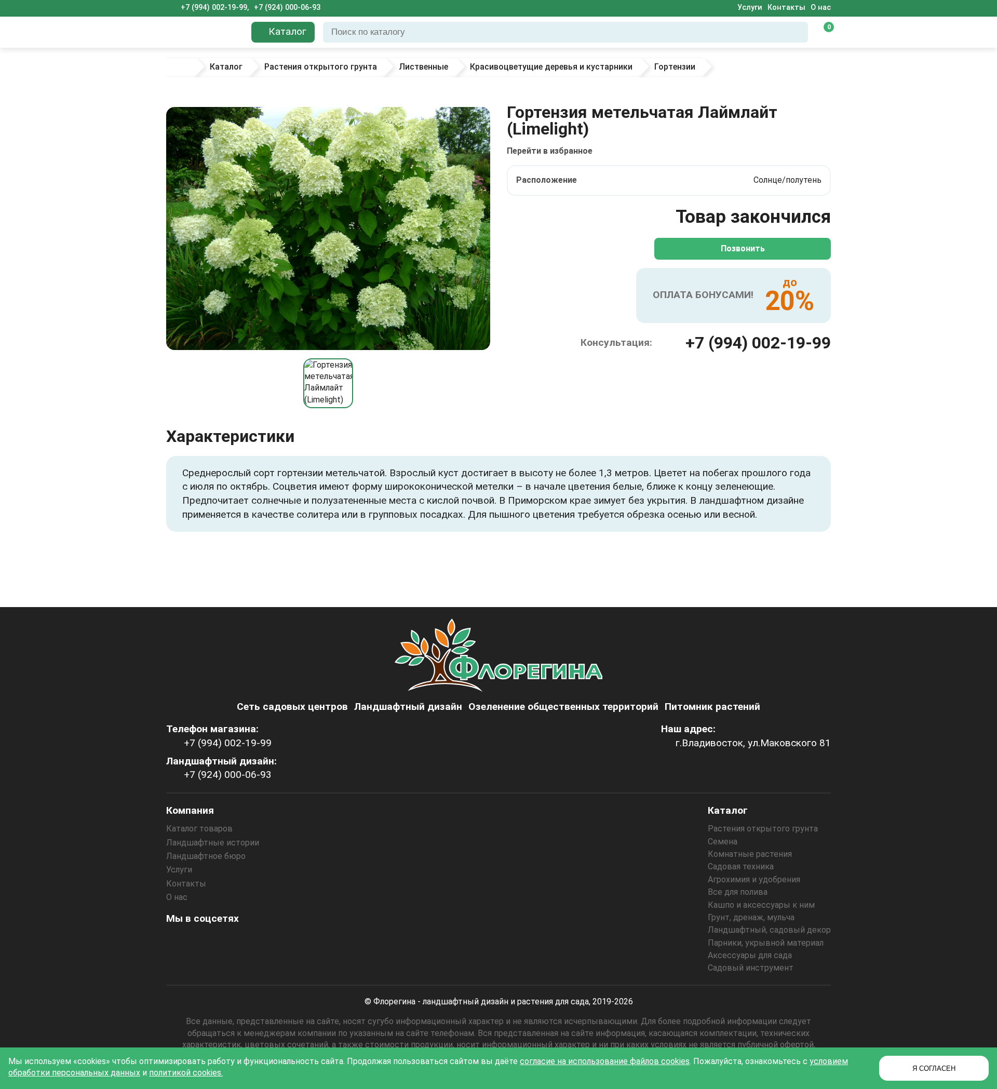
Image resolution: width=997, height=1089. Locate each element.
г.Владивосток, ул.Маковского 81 (753, 743)
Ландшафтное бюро (206, 856)
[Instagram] (177, 941)
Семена (722, 841)
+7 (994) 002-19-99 (758, 343)
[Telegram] (289, 941)
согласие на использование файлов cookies (605, 1061)
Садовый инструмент (750, 968)
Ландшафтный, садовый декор (769, 930)
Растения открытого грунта (763, 828)
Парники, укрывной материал (766, 943)
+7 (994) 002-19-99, (215, 7)
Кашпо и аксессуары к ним (761, 905)
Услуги (749, 7)
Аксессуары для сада (750, 955)
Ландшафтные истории (212, 843)
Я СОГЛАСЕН (933, 1068)
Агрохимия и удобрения (754, 879)
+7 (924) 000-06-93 (287, 7)
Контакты (786, 7)
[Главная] (180, 67)
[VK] (233, 941)
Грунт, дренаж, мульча (751, 917)
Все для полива (737, 892)
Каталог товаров (199, 828)
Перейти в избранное (549, 151)
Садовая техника (741, 866)
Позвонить (743, 248)
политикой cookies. (186, 1073)
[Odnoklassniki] (205, 941)
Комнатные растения (750, 854)
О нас (821, 7)
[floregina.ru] (204, 32)
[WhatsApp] (261, 941)
